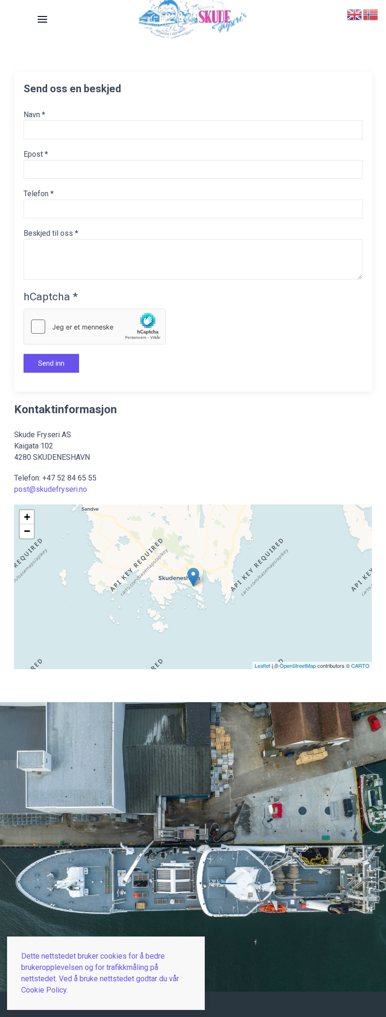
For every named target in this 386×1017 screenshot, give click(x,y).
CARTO (360, 665)
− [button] (27, 531)
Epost (36, 154)
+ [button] (27, 517)
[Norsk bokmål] (371, 13)
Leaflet (262, 665)
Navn (34, 114)
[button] (42, 19)
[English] (355, 13)
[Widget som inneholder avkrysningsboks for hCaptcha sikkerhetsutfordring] (95, 326)
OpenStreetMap (298, 665)
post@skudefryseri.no (50, 489)
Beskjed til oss (51, 233)
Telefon (39, 193)
